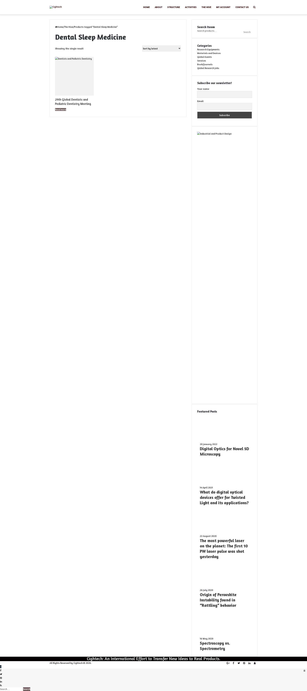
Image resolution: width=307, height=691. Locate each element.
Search (247, 32)
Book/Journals (204, 64)
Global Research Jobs (208, 68)
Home (146, 7)
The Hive (206, 7)
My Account (223, 7)
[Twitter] (238, 663)
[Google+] (228, 663)
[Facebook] (233, 663)
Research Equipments (208, 49)
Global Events (204, 56)
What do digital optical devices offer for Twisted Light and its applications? (224, 497)
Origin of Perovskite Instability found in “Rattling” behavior (218, 600)
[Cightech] (56, 7)
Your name (203, 88)
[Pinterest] (244, 663)
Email (200, 101)
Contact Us (242, 7)
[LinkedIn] (249, 663)
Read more (60, 109)
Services (201, 60)
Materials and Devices (209, 53)
